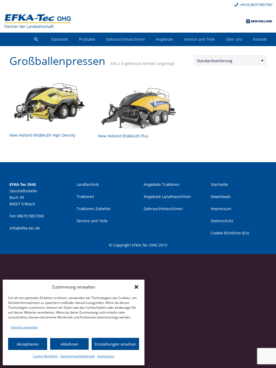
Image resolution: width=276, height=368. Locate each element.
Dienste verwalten (24, 327)
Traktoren (85, 196)
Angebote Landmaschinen (167, 196)
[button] (136, 287)
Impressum (105, 356)
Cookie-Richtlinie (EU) (230, 232)
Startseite (219, 184)
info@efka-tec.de (24, 228)
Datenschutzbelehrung (77, 356)
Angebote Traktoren (162, 184)
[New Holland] (259, 21)
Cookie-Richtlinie (45, 356)
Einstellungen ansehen (115, 344)
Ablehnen (69, 344)
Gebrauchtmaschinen (163, 208)
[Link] (38, 21)
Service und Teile (92, 220)
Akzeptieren (28, 344)
